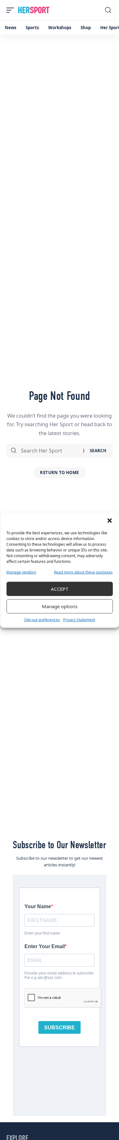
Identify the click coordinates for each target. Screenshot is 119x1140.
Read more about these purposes (83, 572)
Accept (60, 589)
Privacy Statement (79, 619)
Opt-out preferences (42, 619)
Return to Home (59, 472)
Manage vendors (21, 572)
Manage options (59, 606)
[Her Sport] (33, 10)
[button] (109, 520)
